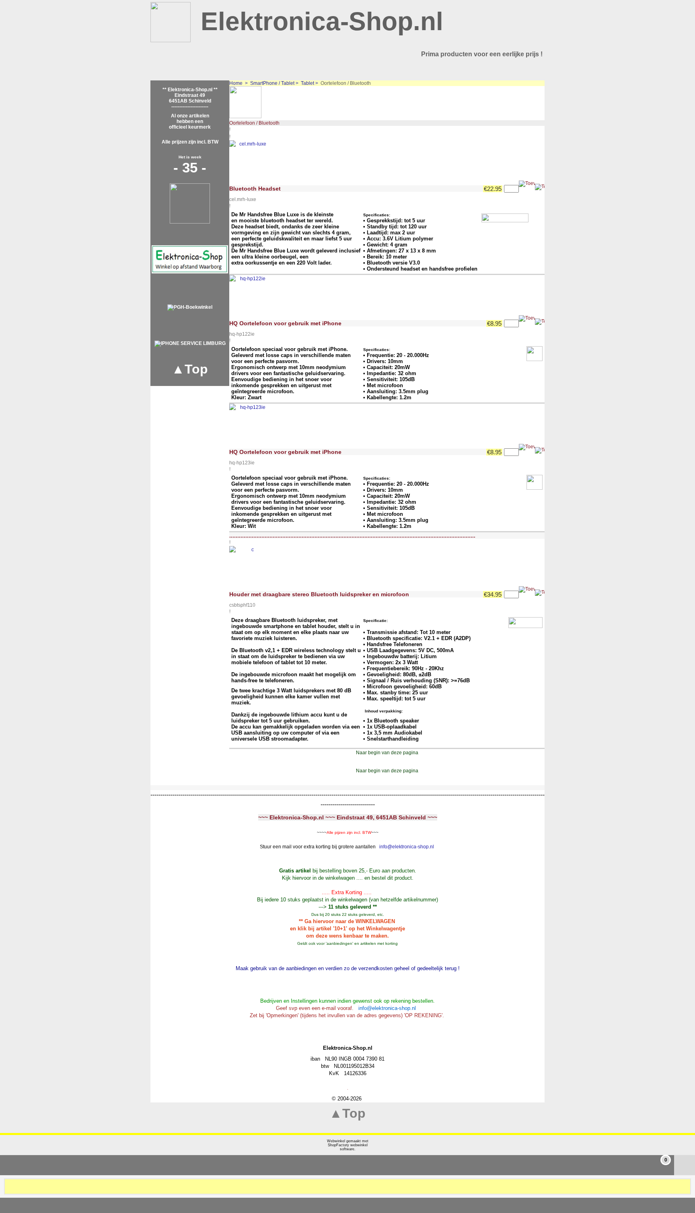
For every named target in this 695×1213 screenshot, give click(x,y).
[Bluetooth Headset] (249, 160)
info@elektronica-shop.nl (406, 847)
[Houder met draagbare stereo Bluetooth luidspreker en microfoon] (249, 566)
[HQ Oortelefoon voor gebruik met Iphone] (249, 295)
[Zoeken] (684, 1186)
